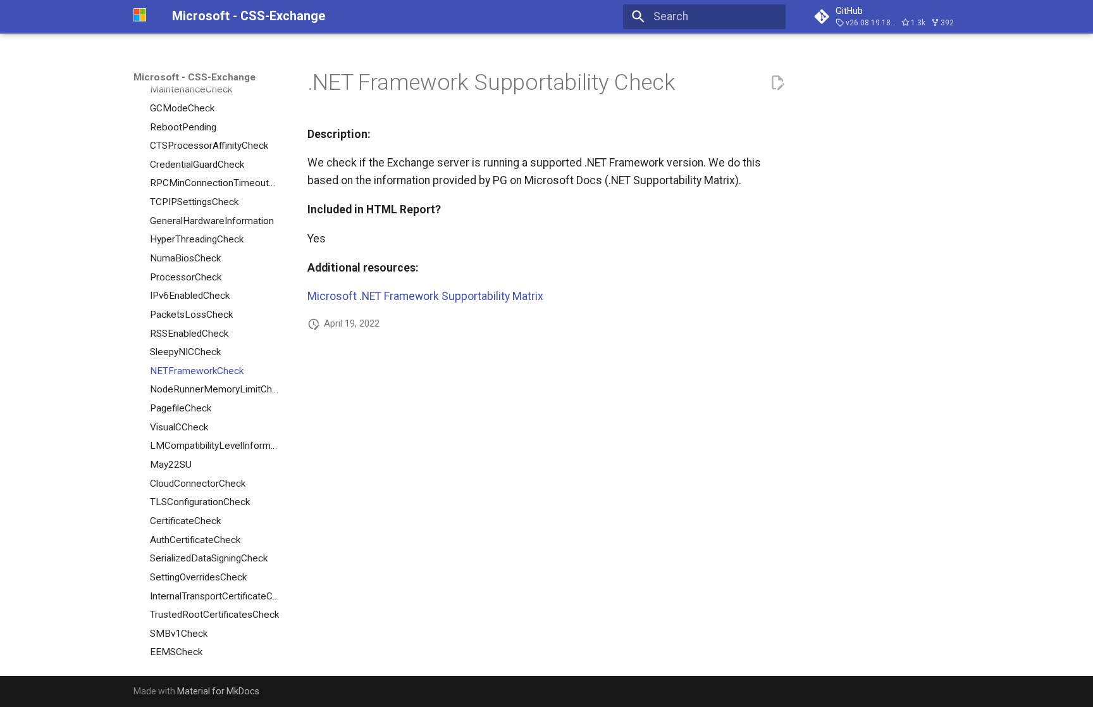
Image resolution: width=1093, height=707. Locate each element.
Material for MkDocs (218, 691)
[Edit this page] (777, 83)
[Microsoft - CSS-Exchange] (142, 16)
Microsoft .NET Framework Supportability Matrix (425, 296)
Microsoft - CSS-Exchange (194, 77)
